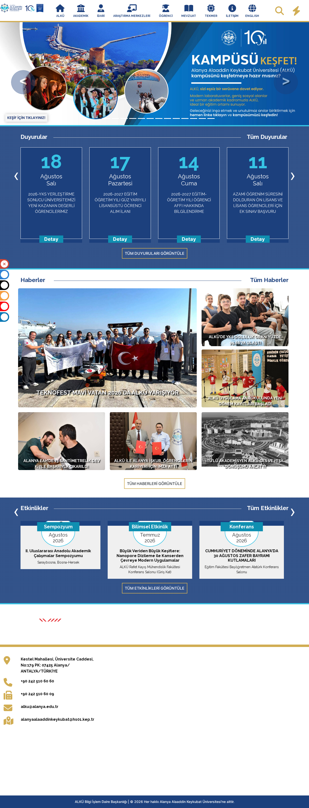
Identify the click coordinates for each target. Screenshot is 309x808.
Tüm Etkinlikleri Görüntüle (154, 588)
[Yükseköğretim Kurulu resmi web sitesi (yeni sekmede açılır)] (51, 630)
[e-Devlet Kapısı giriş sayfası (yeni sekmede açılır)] (258, 630)
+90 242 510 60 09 (37, 705)
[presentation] (16, 175)
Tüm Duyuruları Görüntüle (154, 253)
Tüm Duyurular (267, 137)
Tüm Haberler (269, 280)
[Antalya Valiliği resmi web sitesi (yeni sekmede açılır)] (176, 630)
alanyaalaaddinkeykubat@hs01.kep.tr (57, 731)
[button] (60, 11)
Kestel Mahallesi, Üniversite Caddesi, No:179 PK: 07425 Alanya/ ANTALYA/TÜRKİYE (57, 677)
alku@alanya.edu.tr (39, 718)
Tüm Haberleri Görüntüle (154, 483)
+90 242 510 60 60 (37, 693)
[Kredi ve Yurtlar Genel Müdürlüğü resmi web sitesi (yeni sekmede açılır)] (134, 630)
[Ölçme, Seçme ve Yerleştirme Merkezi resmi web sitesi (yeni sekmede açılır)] (93, 630)
